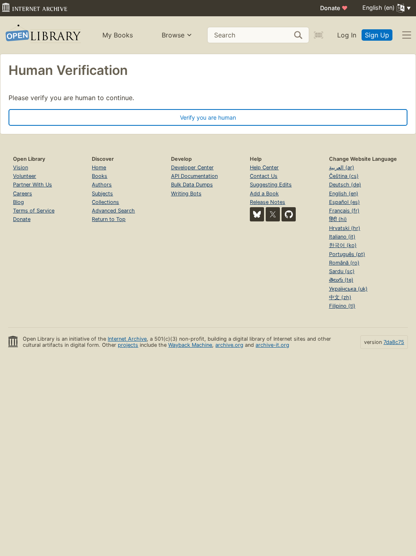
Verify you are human (208, 117)
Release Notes (267, 202)
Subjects (102, 193)
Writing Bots (186, 193)
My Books (117, 35)
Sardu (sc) (342, 271)
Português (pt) (347, 254)
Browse (173, 35)
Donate (334, 7)
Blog (18, 202)
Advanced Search (113, 211)
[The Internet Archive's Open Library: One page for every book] (42, 35)
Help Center (264, 167)
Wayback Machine (190, 345)
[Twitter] (273, 214)
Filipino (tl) (342, 306)
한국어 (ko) (343, 245)
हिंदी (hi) (338, 219)
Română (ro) (344, 263)
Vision (20, 167)
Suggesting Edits (271, 185)
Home (99, 167)
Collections (105, 202)
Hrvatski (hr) (344, 228)
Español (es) (344, 202)
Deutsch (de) (345, 185)
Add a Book (264, 193)
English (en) (343, 193)
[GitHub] (289, 214)
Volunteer (24, 176)
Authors (102, 185)
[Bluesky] (257, 214)
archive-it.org (272, 345)
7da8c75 (394, 342)
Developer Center (192, 167)
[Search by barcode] (318, 35)
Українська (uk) (348, 289)
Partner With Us (32, 185)
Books (99, 176)
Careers (22, 193)
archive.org (229, 345)
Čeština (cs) (344, 176)
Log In (346, 35)
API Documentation (194, 176)
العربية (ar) (341, 167)
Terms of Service (33, 211)
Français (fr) (344, 211)
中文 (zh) (340, 297)
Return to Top (109, 219)
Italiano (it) (342, 237)
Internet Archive (127, 339)
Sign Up (377, 35)
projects (128, 345)
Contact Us (263, 176)
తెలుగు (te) (341, 280)
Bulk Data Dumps (192, 185)
